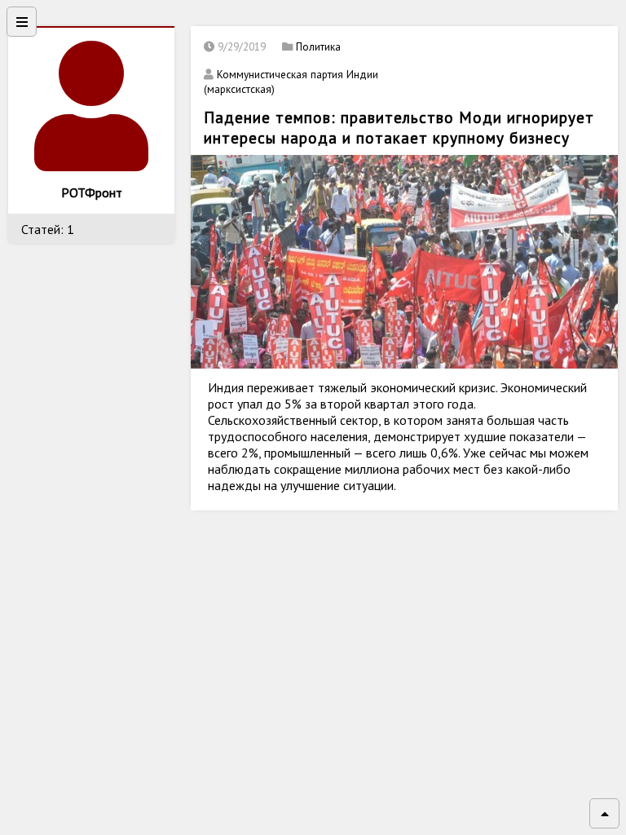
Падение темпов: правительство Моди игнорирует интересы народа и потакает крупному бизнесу (399, 127)
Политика (318, 46)
